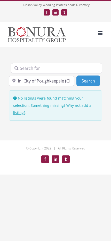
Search (91, 81)
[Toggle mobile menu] (100, 33)
